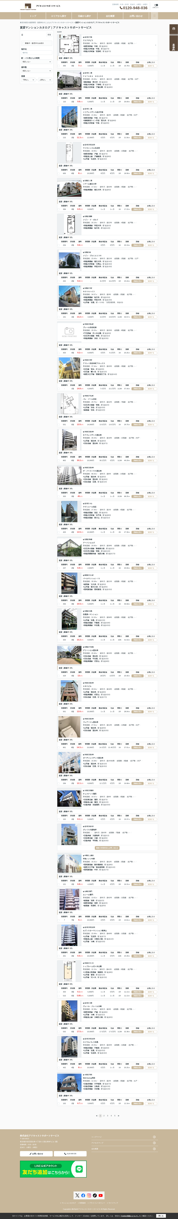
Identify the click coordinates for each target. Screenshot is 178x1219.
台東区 (87, 891)
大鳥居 (96, 1086)
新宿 (92, 975)
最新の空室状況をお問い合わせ (107, 848)
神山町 (91, 324)
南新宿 (100, 972)
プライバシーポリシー (97, 1203)
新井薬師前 (98, 865)
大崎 (92, 941)
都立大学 (97, 190)
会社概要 (110, 16)
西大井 (95, 82)
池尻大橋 (101, 554)
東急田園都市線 (90, 554)
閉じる (161, 1216)
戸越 (96, 154)
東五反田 (92, 927)
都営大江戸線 (89, 374)
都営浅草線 (88, 46)
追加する (151, 66)
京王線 (86, 369)
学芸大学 (97, 225)
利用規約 (82, 1203)
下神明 (98, 85)
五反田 (93, 159)
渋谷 (96, 338)
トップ (33, 16)
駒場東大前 (100, 548)
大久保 (93, 584)
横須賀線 (87, 82)
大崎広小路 (98, 939)
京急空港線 (88, 1084)
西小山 (96, 518)
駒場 (90, 539)
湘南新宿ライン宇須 (91, 120)
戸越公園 (99, 87)
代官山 (96, 661)
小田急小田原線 (90, 972)
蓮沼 (96, 802)
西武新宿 (97, 589)
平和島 (95, 841)
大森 (96, 838)
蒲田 (96, 800)
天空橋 (96, 1089)
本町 (90, 360)
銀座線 (86, 410)
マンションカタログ (69, 1203)
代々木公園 (97, 333)
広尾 (94, 482)
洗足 (96, 513)
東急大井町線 (89, 49)
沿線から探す (84, 16)
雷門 (90, 891)
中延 (90, 37)
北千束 (98, 515)
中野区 (87, 855)
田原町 (93, 906)
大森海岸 (96, 835)
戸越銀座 (97, 156)
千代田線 (87, 333)
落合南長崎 (100, 867)
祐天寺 (96, 228)
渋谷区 (87, 324)
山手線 (86, 159)
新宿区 (87, 575)
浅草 (92, 900)
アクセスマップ (97, 1143)
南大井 (91, 826)
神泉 (97, 336)
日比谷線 (87, 443)
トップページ (96, 1137)
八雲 (90, 180)
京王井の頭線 (89, 336)
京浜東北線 (88, 800)
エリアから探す (58, 16)
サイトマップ (113, 1203)
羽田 (90, 1075)
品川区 (87, 37)
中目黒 (96, 625)
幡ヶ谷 (93, 372)
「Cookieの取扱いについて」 (129, 1216)
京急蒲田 (96, 805)
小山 (90, 503)
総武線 (86, 584)
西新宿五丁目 (101, 374)
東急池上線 (88, 156)
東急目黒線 (88, 513)
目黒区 (87, 180)
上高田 (91, 855)
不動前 (96, 623)
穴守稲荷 (97, 1084)
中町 (90, 288)
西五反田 (92, 145)
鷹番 (90, 216)
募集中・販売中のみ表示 (34, 43)
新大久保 (94, 587)
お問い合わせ (136, 16)
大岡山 (98, 264)
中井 (96, 870)
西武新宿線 (88, 589)
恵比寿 (91, 432)
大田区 (87, 790)
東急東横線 (88, 190)
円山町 (91, 396)
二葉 (90, 73)
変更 (49, 35)
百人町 (91, 575)
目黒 (92, 302)
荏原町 (98, 51)
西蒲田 (91, 790)
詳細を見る (138, 66)
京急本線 (87, 805)
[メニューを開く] (154, 15)
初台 (92, 369)
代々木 (91, 963)
